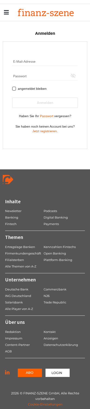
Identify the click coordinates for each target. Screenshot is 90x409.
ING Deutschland (18, 296)
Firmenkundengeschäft (23, 253)
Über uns (15, 322)
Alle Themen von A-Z (20, 266)
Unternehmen (20, 279)
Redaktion (13, 332)
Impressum (13, 338)
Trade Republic (55, 302)
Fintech (11, 224)
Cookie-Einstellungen (45, 404)
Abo (29, 372)
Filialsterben (14, 260)
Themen (14, 237)
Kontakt (50, 332)
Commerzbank (55, 289)
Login (56, 373)
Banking (11, 217)
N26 (47, 296)
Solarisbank (14, 302)
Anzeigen (51, 338)
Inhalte (13, 201)
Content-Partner (17, 345)
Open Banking (55, 253)
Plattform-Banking (58, 260)
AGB (8, 351)
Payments (51, 224)
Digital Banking (56, 217)
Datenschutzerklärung (61, 345)
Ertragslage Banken (20, 247)
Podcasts (50, 211)
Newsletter (13, 211)
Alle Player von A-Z (19, 309)
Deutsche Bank (16, 289)
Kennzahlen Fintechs (60, 247)
